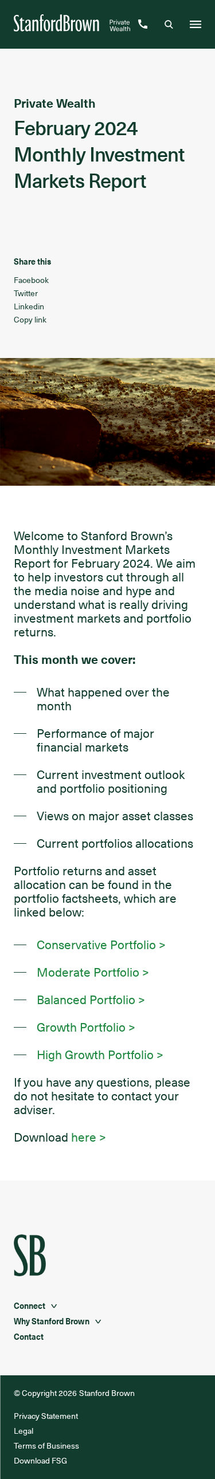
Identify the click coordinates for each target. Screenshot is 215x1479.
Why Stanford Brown (51, 1321)
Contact (29, 1337)
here (83, 1137)
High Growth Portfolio (95, 1054)
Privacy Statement (46, 1416)
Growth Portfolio (81, 1027)
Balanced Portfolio (86, 999)
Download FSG (40, 1460)
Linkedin (29, 306)
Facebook (31, 280)
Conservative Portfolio (96, 944)
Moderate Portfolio (88, 972)
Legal (23, 1431)
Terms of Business (47, 1445)
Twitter (26, 293)
